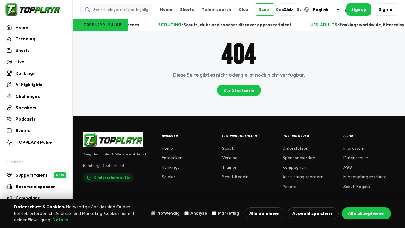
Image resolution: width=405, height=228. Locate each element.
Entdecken (172, 158)
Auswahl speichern (313, 213)
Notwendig (168, 213)
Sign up (358, 9)
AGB (347, 167)
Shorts (187, 9)
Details (60, 220)
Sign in (385, 9)
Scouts (228, 148)
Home (166, 9)
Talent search (216, 9)
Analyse (198, 213)
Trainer (229, 167)
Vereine (230, 158)
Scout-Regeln (235, 177)
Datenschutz (355, 158)
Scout (265, 9)
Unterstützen (295, 148)
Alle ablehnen (264, 213)
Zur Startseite (239, 90)
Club (243, 9)
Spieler (169, 177)
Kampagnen (294, 167)
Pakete (289, 186)
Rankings (170, 167)
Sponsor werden (299, 158)
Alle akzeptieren (366, 213)
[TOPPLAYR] (32, 9)
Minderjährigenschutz (364, 177)
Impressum (353, 148)
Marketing (228, 213)
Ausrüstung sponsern (303, 177)
